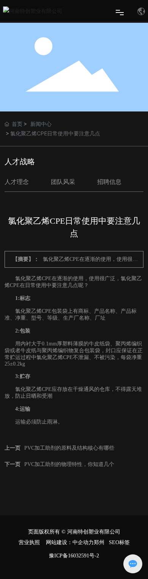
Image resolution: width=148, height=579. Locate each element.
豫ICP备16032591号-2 (74, 556)
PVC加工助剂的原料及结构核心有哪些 (69, 448)
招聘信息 (109, 182)
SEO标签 (119, 542)
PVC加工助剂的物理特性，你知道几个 (69, 464)
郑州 (99, 542)
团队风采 (63, 182)
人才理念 (17, 182)
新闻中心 (41, 124)
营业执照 (29, 542)
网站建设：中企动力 (70, 542)
